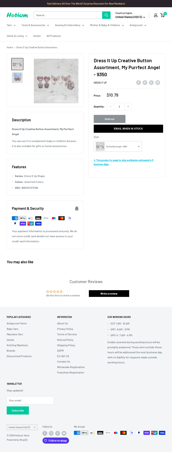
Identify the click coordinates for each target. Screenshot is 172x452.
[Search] (106, 15)
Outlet (37, 35)
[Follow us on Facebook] (44, 433)
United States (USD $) (19, 427)
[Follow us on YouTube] (64, 433)
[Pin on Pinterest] (145, 82)
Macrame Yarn (15, 334)
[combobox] (118, 146)
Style (96, 137)
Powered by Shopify (17, 439)
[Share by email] (157, 82)
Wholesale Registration (71, 367)
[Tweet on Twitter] (151, 82)
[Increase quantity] (128, 106)
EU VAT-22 (63, 356)
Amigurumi (136, 25)
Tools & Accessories (33, 25)
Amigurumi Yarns (17, 323)
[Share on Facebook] (138, 82)
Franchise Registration (70, 372)
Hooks (10, 339)
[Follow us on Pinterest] (57, 433)
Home (10, 47)
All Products (54, 35)
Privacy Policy (65, 328)
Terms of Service (67, 334)
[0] (162, 15)
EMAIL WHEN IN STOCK (128, 128)
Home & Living (15, 35)
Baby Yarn (12, 328)
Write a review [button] (109, 293)
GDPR (60, 350)
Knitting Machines (17, 345)
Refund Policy (65, 339)
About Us (62, 323)
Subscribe (18, 410)
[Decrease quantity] (110, 106)
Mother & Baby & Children (105, 25)
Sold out (109, 118)
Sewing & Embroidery (67, 25)
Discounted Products (19, 356)
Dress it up (100, 82)
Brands (11, 350)
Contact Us (63, 361)
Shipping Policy (66, 345)
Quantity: (99, 106)
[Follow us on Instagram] (51, 433)
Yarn (9, 25)
